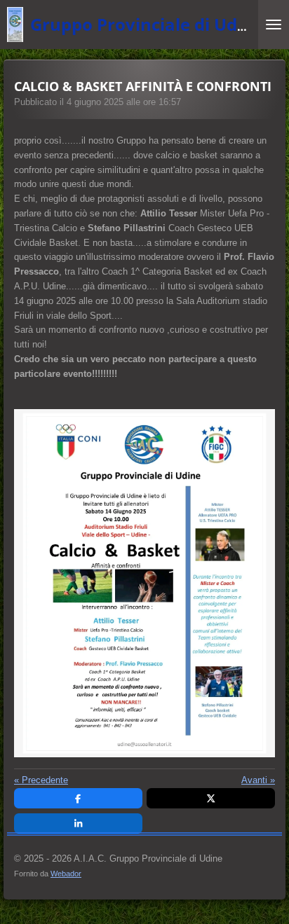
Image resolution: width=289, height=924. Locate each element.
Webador (66, 873)
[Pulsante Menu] (273, 24)
